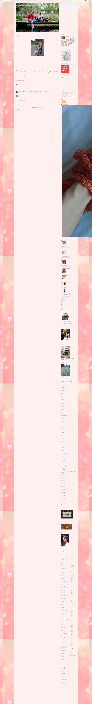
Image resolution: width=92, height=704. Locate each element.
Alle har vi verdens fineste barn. (72, 601)
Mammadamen (64, 95)
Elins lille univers (65, 304)
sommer (62, 664)
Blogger (55, 701)
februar (72, 644)
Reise (62, 472)
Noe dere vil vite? (72, 586)
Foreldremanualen (65, 91)
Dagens (62, 596)
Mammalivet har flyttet (69, 288)
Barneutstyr (63, 587)
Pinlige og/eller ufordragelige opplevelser (67, 471)
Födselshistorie (63, 430)
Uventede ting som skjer (65, 500)
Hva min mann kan (64, 619)
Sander (24, 77)
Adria (62, 387)
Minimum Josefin (65, 302)
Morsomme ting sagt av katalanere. (72, 594)
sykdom (62, 670)
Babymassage (63, 576)
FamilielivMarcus (63, 423)
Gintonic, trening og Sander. (72, 606)
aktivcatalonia (63, 390)
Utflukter (62, 495)
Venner (62, 501)
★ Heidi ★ (68, 36)
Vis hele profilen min (64, 46)
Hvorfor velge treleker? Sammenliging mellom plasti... (72, 628)
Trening (62, 676)
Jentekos (62, 622)
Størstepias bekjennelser (66, 268)
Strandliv (62, 486)
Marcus (62, 455)
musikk (62, 463)
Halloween (62, 616)
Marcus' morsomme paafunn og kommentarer (68, 456)
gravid (62, 435)
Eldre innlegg (57, 104)
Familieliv (20, 77)
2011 (71, 649)
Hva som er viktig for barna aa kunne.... (72, 636)
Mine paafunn (63, 460)
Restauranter (63, 474)
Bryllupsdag (68, 269)
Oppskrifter (63, 466)
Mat (61, 639)
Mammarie (20, 90)
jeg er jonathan (64, 265)
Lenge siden (72, 588)
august (72, 570)
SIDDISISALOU (64, 274)
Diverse (62, 420)
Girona (62, 432)
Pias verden (64, 98)
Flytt (62, 427)
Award (62, 573)
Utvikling (62, 498)
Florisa (20, 82)
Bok (61, 412)
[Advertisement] (66, 691)
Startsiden (37, 104)
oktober (72, 566)
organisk (62, 469)
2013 (71, 565)
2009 (71, 652)
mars (72, 643)
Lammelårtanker (65, 104)
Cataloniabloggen (65, 256)
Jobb (62, 444)
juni (71, 572)
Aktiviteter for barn (64, 391)
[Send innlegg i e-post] (28, 76)
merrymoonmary (47, 701)
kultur (62, 452)
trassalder (62, 492)
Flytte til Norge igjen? (72, 577)
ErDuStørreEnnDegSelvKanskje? (67, 293)
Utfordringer (63, 497)
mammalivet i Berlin (65, 287)
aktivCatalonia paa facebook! (72, 611)
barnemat (62, 403)
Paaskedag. (72, 641)
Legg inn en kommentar (21, 100)
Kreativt (62, 450)
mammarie (64, 259)
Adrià (62, 388)
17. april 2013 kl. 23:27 (22, 88)
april (71, 575)
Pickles (63, 246)
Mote (62, 462)
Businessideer (63, 415)
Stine (19, 94)
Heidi (62, 438)
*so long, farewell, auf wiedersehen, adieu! (68, 266)
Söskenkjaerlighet (64, 489)
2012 (71, 648)
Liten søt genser (68, 275)
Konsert (62, 449)
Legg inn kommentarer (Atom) (39, 107)
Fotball (62, 429)
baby (62, 396)
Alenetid (62, 393)
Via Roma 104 (64, 298)
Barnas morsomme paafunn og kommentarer (64, 581)
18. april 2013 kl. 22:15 (22, 92)
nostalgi (62, 465)
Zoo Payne (64, 300)
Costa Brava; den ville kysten (66, 257)
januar (72, 646)
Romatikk (62, 475)
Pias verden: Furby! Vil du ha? (66, 294)
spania (62, 667)
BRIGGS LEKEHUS (65, 296)
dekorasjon (63, 418)
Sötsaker (62, 673)
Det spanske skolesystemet (72, 581)
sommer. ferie (63, 483)
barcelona (62, 399)
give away (62, 433)
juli (71, 571)
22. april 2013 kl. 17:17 (22, 98)
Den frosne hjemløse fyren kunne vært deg (68, 238)
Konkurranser (63, 447)
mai (71, 574)
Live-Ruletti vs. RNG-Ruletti (66, 96)
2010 (71, 651)
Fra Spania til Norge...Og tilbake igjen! (30, 5)
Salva (62, 477)
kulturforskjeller (63, 453)
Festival (62, 426)
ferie (62, 424)
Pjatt (71, 590)
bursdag (62, 593)
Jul (61, 625)
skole (62, 480)
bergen (62, 409)
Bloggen (62, 590)
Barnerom (62, 406)
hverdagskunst (63, 441)
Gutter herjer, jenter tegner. (72, 621)
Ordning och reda (63, 468)
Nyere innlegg (19, 104)
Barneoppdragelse (64, 404)
